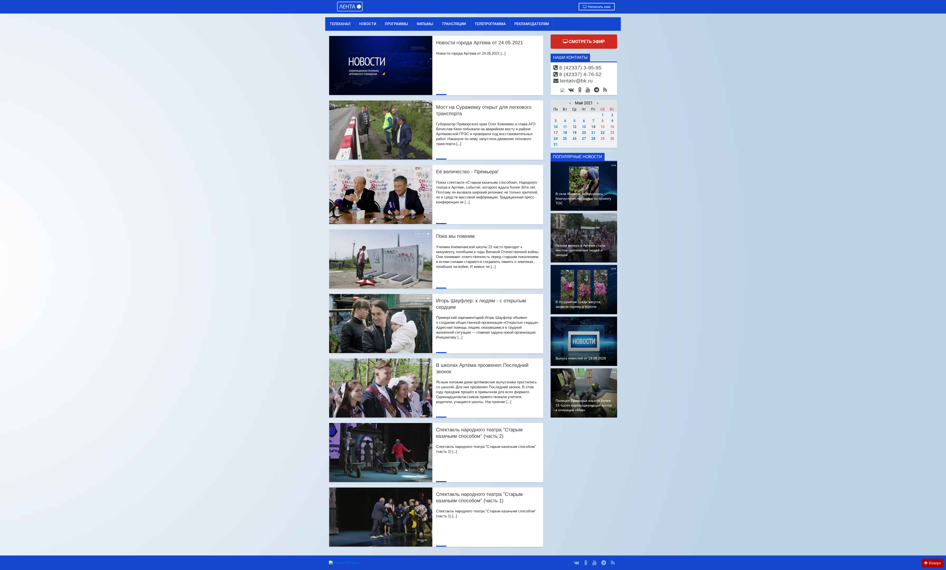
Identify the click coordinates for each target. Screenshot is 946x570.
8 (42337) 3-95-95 (580, 67)
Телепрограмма (490, 24)
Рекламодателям (531, 24)
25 (565, 139)
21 (593, 133)
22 (603, 133)
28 (593, 139)
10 (555, 127)
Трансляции (454, 24)
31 (555, 145)
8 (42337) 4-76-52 (580, 74)
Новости (367, 24)
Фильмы (425, 24)
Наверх (934, 563)
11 (565, 127)
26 (574, 139)
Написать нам (598, 7)
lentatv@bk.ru (575, 80)
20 (584, 133)
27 (584, 139)
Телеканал (340, 24)
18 (565, 133)
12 (574, 127)
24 (555, 139)
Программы (396, 24)
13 (584, 127)
